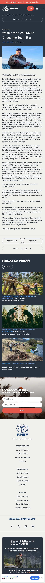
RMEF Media (9, 15)
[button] (22, 19)
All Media (7, 266)
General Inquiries (22, 450)
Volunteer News (7, 42)
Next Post (32, 241)
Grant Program (23, 481)
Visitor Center (22, 454)
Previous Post (12, 241)
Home (3, 15)
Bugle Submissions (22, 457)
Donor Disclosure (22, 504)
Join (30, 8)
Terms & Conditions (22, 508)
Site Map (22, 485)
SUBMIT (22, 410)
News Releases (22, 477)
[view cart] (36, 8)
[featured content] (22, 557)
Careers (22, 461)
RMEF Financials (22, 473)
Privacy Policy (22, 497)
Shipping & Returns (22, 500)
